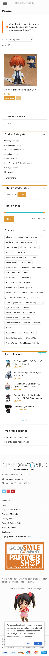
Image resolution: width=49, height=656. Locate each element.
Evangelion (36, 267)
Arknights (9, 237)
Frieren (25, 272)
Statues (7, 172)
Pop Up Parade (10, 158)
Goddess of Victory (13, 282)
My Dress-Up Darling (34, 302)
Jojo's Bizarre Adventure (15, 297)
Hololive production (27, 287)
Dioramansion (11, 267)
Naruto (26, 307)
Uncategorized (10, 140)
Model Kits (8, 154)
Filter (22, 195)
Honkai (8, 292)
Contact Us (6, 532)
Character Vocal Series (29, 247)
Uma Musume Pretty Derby (31, 343)
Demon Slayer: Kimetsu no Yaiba (18, 262)
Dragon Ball (24, 267)
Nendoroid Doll (29, 313)
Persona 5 (10, 328)
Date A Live (21, 252)
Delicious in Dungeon (14, 257)
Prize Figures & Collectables (16, 163)
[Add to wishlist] (18, 98)
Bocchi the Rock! (12, 242)
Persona (36, 323)
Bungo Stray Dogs (28, 242)
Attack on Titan (22, 237)
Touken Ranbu (11, 343)
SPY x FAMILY (31, 338)
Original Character (13, 323)
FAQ (4, 505)
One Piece (26, 318)
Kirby (8, 302)
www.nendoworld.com (15, 479)
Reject (28, 643)
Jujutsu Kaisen (33, 297)
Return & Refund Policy (12, 523)
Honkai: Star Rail (20, 292)
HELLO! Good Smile (12, 149)
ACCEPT (38, 643)
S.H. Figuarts (9, 167)
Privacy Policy (7, 518)
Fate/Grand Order (13, 272)
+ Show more (10, 178)
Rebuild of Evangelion (14, 338)
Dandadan (10, 252)
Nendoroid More (12, 318)
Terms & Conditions (10, 527)
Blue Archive (36, 237)
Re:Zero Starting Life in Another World (20, 333)
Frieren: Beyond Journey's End (17, 277)
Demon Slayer (31, 257)
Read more (9, 98)
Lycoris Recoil (18, 302)
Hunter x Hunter (36, 292)
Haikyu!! (27, 282)
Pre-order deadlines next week (17, 442)
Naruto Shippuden (13, 313)
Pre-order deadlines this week (16, 437)
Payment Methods (10, 514)
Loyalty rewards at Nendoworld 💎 (16, 536)
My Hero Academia (13, 307)
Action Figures (10, 145)
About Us (6, 500)
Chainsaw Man (11, 247)
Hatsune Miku (11, 287)
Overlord (26, 323)
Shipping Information (11, 509)
